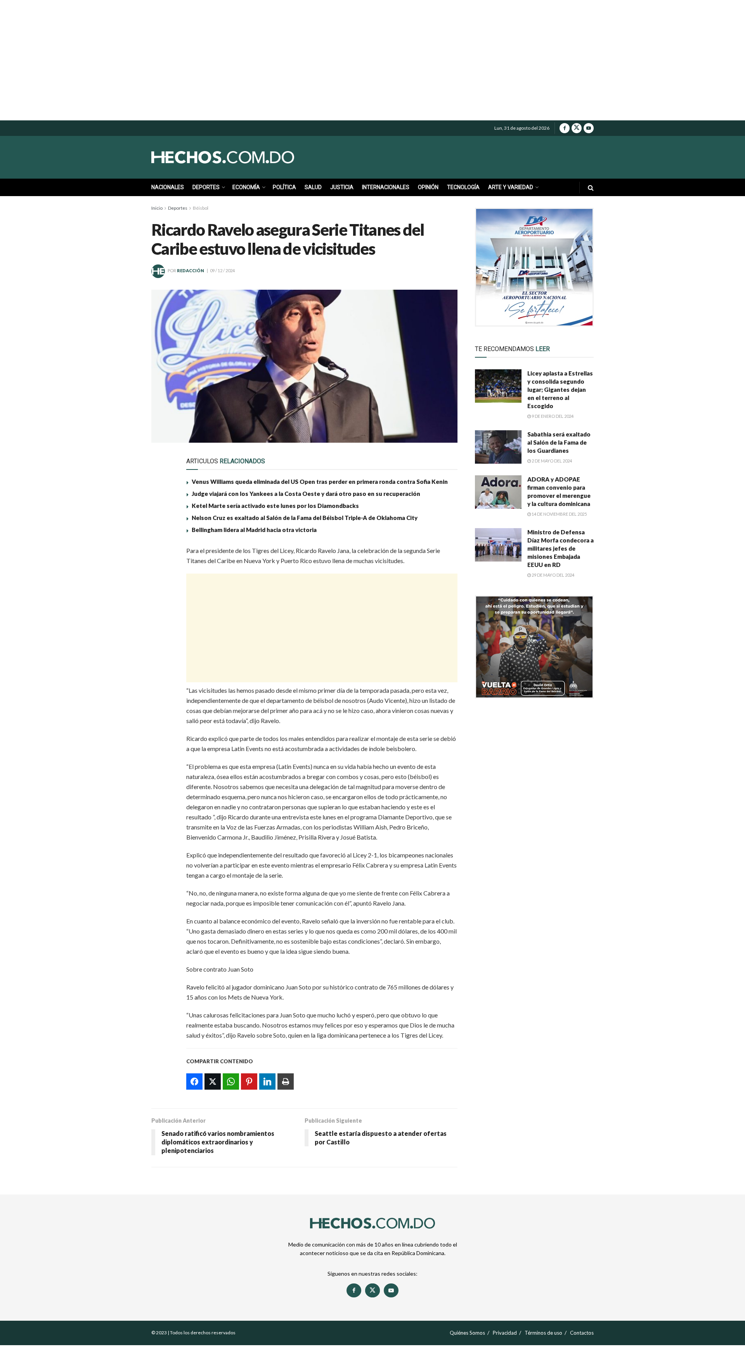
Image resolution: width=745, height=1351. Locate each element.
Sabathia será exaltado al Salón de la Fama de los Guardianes (559, 442)
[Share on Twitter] (162, 572)
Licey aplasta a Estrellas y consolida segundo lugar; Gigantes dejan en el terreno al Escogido (560, 389)
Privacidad (505, 1333)
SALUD (313, 187)
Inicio (157, 208)
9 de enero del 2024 (552, 416)
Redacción (190, 270)
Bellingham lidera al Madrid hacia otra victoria (254, 529)
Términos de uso (543, 1333)
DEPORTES (206, 187)
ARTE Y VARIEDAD (510, 187)
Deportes (177, 208)
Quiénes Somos (467, 1333)
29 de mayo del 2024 (552, 574)
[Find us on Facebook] (565, 128)
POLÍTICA (284, 187)
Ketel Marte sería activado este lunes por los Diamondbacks (275, 505)
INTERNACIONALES (385, 187)
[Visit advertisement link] (534, 267)
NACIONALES (167, 187)
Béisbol (200, 208)
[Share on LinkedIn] (162, 626)
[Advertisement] (372, 60)
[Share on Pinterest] (162, 608)
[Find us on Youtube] (589, 128)
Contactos (582, 1333)
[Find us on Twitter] (577, 128)
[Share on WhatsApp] (162, 590)
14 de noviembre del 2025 (559, 513)
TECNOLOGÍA (463, 187)
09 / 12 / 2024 (222, 270)
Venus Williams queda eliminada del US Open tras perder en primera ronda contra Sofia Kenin (320, 481)
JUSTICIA (341, 187)
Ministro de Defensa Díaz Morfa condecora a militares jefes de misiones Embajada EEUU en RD (560, 548)
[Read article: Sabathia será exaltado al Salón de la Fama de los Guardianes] (498, 447)
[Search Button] (591, 187)
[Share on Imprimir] (162, 644)
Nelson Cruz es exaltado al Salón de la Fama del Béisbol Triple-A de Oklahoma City (305, 517)
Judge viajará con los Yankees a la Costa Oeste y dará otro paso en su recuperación (306, 493)
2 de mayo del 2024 (551, 460)
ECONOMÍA (246, 187)
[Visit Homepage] (240, 157)
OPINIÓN (428, 187)
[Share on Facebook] (162, 554)
